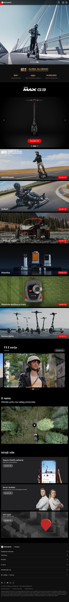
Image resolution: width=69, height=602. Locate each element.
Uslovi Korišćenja (5, 588)
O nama (3, 564)
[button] (65, 120)
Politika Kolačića (29, 588)
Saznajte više (34, 51)
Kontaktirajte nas (6, 570)
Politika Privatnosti (17, 588)
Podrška (3, 559)
